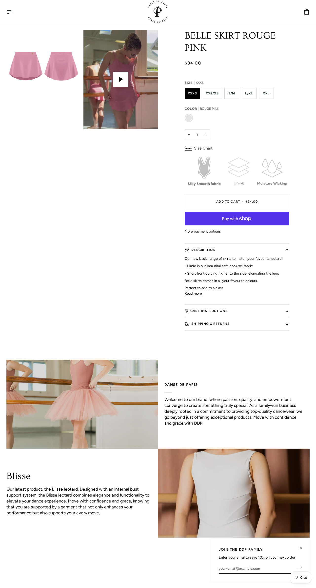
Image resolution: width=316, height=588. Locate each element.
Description (203, 250)
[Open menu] (13, 12)
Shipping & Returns (210, 324)
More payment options (203, 231)
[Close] (303, 546)
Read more (193, 293)
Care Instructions (209, 311)
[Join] (298, 568)
